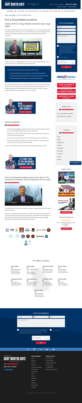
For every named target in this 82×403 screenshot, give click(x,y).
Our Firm (56, 4)
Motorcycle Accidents (33, 11)
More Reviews (66, 228)
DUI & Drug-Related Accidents (65, 113)
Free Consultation (75, 163)
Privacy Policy (34, 385)
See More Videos (66, 212)
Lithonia (59, 156)
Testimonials (34, 371)
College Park (60, 142)
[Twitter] (40, 349)
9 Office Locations (61, 6)
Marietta (59, 159)
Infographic (66, 96)
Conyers (59, 145)
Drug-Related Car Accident (64, 116)
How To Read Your (66, 91)
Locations (33, 365)
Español (33, 380)
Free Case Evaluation (36, 367)
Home (51, 4)
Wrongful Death (56, 11)
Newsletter (33, 378)
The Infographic (66, 85)
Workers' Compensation (69, 11)
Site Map (33, 387)
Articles (33, 376)
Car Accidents (10, 11)
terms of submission (65, 46)
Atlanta (59, 139)
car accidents (17, 129)
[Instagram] (34, 349)
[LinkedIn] (47, 349)
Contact (33, 362)
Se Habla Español (72, 6)
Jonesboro (60, 153)
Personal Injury (45, 11)
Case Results (34, 369)
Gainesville (60, 151)
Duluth (58, 136)
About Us (33, 360)
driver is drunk (20, 61)
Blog (32, 374)
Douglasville (60, 148)
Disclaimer (33, 382)
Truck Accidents (20, 11)
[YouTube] (53, 349)
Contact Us (61, 4)
